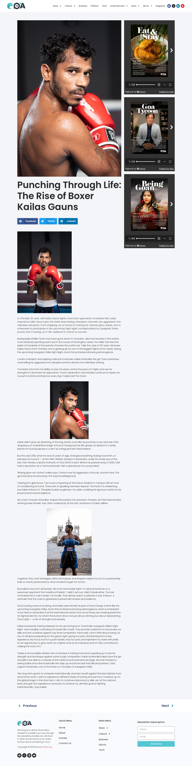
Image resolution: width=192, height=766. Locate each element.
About (146, 6)
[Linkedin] (178, 6)
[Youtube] (182, 6)
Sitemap (48, 747)
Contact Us (65, 743)
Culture (68, 6)
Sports (102, 744)
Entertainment (117, 6)
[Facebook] (169, 6)
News (55, 6)
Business (83, 6)
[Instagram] (173, 6)
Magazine (160, 6)
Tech (104, 6)
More (133, 6)
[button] (27, 221)
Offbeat (95, 6)
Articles (63, 738)
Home (62, 727)
